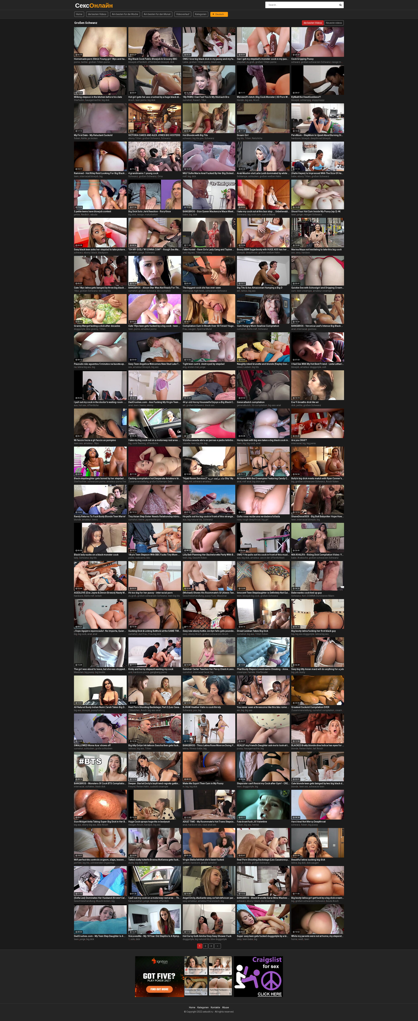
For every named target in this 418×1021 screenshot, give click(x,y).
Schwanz (166, 138)
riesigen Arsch (135, 824)
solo (133, 939)
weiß (300, 939)
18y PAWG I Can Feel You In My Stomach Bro (206, 97)
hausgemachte (93, 100)
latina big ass (84, 367)
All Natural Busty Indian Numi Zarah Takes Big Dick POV (100, 707)
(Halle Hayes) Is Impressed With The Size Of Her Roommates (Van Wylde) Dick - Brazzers (317, 173)
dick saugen (313, 862)
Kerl (304, 596)
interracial (188, 290)
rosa (239, 519)
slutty (131, 862)
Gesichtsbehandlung (193, 596)
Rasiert (196, 100)
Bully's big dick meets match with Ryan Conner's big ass (317, 478)
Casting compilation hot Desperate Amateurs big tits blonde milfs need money (154, 478)
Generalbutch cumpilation (251, 402)
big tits (240, 138)
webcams (140, 557)
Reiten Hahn (305, 748)
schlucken (253, 176)
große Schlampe (158, 481)
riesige (140, 214)
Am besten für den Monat (157, 14)
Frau (185, 329)
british (98, 596)
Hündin (240, 100)
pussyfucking (98, 710)
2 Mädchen (134, 710)
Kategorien (200, 14)
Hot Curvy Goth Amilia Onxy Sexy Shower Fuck (207, 936)
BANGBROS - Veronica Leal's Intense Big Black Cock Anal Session (317, 326)
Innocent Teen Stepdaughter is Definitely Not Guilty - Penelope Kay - (263, 592)
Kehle (84, 138)
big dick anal (258, 481)
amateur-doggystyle (310, 367)
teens (95, 519)
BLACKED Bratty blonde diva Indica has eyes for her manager (317, 745)
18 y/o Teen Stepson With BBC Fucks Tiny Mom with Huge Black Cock (154, 554)
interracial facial (201, 672)
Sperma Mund (204, 329)
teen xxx (303, 786)
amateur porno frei (116, 481)
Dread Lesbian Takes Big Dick (252, 631)
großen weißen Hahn (270, 176)
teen (76, 176)
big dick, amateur (250, 557)
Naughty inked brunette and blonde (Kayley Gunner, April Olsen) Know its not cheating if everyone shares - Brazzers (263, 364)
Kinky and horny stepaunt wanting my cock (150, 669)
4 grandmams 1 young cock (143, 173)
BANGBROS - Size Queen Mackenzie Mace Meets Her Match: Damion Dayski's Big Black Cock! (209, 211)
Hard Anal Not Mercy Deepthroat (308, 821)
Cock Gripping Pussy (302, 59)
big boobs (100, 672)
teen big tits (105, 290)
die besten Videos (97, 14)
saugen (192, 329)
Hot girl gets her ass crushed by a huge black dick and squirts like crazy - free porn (154, 97)
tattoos (132, 748)
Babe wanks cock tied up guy (306, 592)
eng (185, 367)
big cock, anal (253, 443)
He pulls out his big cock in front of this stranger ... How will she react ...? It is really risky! (209, 516)
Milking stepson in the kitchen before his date (98, 97)
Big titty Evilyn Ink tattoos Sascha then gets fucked (154, 745)
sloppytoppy (318, 100)
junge (300, 214)
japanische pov (153, 519)
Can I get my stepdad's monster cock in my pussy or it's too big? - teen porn (263, 59)
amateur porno (149, 329)
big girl (265, 519)
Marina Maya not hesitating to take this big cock (316, 249)
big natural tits (194, 519)
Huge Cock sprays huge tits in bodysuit (149, 821)
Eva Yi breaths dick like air (305, 402)
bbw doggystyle (219, 939)
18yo (203, 100)
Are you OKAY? (299, 440)
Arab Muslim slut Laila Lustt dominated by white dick (263, 173)
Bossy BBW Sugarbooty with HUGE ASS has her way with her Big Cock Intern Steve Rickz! (263, 249)
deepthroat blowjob (321, 138)
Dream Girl (243, 135)
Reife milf (252, 329)
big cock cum (254, 214)
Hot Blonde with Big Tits (195, 135)
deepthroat (251, 252)
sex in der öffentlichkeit (272, 557)
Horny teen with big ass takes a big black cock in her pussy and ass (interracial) (263, 440)
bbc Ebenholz (268, 901)
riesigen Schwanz (313, 214)
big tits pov (198, 138)
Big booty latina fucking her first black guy (313, 631)
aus (76, 405)
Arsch (131, 100)
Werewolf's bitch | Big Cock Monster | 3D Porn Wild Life (263, 97)
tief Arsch (318, 748)
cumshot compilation (323, 710)
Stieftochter (80, 481)
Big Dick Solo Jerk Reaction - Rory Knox (149, 211)
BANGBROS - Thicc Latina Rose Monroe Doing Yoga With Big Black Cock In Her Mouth (209, 745)
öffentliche (93, 405)
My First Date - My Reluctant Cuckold (93, 135)
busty (302, 672)
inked (239, 367)
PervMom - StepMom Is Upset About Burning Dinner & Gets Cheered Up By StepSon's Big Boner (317, 135)
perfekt (78, 862)
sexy (298, 252)
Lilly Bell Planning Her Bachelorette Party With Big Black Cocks (209, 554)
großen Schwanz (151, 138)
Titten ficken (261, 634)
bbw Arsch (102, 824)
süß (324, 367)
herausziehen (135, 901)
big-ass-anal (274, 405)
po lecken (93, 138)
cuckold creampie (159, 786)
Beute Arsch (332, 901)
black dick (100, 786)
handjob (148, 824)
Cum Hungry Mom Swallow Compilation (258, 326)
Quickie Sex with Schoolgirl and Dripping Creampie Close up (317, 287)
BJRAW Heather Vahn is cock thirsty (202, 707)
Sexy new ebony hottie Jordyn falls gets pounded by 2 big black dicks (209, 631)
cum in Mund (268, 214)
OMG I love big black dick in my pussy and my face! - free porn (209, 59)
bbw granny (92, 329)
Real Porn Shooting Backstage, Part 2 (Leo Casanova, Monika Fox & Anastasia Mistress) (154, 707)
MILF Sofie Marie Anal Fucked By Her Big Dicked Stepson (209, 173)
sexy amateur (190, 901)
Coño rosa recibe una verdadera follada (258, 516)
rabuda (93, 214)
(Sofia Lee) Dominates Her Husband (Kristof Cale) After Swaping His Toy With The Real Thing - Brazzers (100, 898)
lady (76, 557)
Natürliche (257, 138)
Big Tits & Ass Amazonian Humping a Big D (259, 287)
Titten (248, 138)
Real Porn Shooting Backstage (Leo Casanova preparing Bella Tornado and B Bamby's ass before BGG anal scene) (263, 859)
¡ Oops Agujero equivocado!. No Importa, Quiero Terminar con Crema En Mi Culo (100, 631)
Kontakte (215, 1007)
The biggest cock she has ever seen (202, 287)
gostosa (312, 329)
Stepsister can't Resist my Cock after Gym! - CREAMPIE (263, 783)
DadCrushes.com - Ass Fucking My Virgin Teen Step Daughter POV (154, 402)
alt (184, 405)
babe (294, 176)
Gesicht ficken (200, 557)
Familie (251, 672)
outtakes (89, 786)
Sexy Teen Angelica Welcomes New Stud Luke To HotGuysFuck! (154, 364)
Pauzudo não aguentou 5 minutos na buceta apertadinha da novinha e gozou (100, 364)
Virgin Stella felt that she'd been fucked (203, 859)
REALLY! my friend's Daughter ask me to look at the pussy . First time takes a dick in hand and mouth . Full (263, 745)
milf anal (246, 481)
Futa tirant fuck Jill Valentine (252, 821)
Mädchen (79, 672)
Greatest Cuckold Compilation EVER (310, 707)
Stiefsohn (79, 100)
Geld (170, 481)
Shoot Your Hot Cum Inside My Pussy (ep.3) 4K (316, 211)
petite (77, 214)
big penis (311, 443)
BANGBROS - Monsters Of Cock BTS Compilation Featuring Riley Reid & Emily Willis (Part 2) (100, 783)
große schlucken (103, 748)
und (185, 252)
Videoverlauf (182, 14)
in (184, 786)
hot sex (82, 405)
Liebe (185, 62)
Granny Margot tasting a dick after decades (97, 326)
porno (77, 62)
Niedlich (85, 214)
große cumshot (209, 862)
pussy (240, 748)
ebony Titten (134, 138)
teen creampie (304, 290)
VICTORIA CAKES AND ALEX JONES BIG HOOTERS (154, 135)
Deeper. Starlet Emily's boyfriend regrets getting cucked (154, 783)
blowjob (295, 100)
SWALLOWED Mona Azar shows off (92, 745)
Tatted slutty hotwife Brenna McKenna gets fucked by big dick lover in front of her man (154, 859)
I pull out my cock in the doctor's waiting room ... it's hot (100, 402)
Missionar (222, 596)
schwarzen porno (96, 481)
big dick (105, 100)
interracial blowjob (89, 176)
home (294, 939)
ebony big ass (89, 824)
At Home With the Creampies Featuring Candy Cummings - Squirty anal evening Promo (263, 478)
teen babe (248, 939)
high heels (199, 290)
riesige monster (340, 62)
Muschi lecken (103, 901)
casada (186, 443)
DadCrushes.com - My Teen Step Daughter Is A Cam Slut (100, 936)
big (101, 176)
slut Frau (142, 634)
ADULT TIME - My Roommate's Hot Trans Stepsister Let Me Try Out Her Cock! (209, 821)
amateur (88, 443)
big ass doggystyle (304, 634)
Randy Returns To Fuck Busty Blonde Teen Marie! (100, 516)
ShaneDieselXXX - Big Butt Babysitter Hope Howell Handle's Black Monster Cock (317, 516)
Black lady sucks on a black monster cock (96, 554)
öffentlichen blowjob (158, 62)
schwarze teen (316, 786)
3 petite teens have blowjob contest (92, 211)
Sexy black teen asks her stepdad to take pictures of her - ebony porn (100, 249)
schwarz (295, 62)
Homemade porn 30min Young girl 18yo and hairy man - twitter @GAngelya (100, 59)
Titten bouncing (204, 252)
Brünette (246, 862)
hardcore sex (194, 824)
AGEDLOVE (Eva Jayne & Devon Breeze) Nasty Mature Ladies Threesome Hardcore (100, 592)
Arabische (302, 557)
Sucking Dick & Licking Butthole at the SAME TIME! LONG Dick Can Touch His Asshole (154, 631)
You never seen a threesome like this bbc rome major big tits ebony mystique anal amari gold (263, 707)
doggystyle (79, 329)
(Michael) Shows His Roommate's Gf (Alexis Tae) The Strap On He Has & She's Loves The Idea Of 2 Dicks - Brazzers (209, 592)
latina (185, 748)
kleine (141, 519)
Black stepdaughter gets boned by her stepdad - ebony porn (100, 478)
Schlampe (242, 176)
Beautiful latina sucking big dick (308, 859)
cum (293, 290)
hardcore (296, 138)
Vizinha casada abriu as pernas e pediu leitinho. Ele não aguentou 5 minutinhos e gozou (209, 440)
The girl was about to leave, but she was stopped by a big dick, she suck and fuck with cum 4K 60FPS (100, 669)
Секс (83, 5)
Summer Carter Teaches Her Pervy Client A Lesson (209, 669)
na (75, 367)
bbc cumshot (163, 290)
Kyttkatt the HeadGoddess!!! (306, 97)
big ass (248, 100)
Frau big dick (154, 634)
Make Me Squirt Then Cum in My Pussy (203, 783)
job (296, 672)
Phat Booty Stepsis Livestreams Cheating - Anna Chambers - (263, 669)
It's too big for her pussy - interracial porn (150, 592)
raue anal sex (209, 824)
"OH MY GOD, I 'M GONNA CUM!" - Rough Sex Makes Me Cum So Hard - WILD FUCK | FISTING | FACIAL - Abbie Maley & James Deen (154, 249)
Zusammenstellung (138, 481)
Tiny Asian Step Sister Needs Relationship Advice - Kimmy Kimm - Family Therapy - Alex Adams (154, 516)
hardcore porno (141, 672)
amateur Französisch (209, 901)
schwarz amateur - (203, 481)
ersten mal (193, 367)
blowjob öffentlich (137, 62)
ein (238, 290)
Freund (132, 786)
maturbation (151, 214)
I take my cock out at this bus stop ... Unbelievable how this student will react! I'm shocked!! (263, 211)
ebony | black (90, 252)
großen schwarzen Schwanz (316, 62)
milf (185, 176)
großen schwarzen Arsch (215, 634)
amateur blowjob (141, 367)
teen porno (141, 100)
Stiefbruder (262, 672)
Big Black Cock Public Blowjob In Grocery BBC (152, 59)
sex (293, 252)
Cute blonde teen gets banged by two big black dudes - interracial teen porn (317, 783)
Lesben (247, 367)
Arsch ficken (332, 481)
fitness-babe (195, 748)
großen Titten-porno (99, 62)
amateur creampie (322, 290)
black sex (216, 62)
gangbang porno (158, 672)
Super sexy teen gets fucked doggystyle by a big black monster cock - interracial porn (263, 936)
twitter (84, 62)
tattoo (244, 290)
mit (190, 481)
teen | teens (140, 405)
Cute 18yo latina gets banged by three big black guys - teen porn (100, 287)
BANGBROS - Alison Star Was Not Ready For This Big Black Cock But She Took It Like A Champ (154, 287)
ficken (77, 138)
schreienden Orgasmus (102, 862)
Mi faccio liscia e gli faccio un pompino (95, 440)
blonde (77, 519)
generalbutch (244, 405)
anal (293, 329)
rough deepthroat (251, 519)
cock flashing (139, 443)
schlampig (305, 100)
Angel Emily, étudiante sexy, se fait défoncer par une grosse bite (209, 898)
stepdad (241, 62)
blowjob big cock (251, 596)
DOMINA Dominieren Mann (320, 596)
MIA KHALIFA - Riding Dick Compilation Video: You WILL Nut (317, 554)
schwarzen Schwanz (216, 290)
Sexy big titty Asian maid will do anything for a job (317, 669)
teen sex (78, 443)
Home (79, 14)
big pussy (89, 672)
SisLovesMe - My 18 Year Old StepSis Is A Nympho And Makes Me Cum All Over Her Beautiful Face (154, 936)
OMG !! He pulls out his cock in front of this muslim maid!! (263, 554)
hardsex (306, 252)
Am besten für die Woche (125, 14)
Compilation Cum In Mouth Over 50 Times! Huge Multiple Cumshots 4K (209, 326)
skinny (150, 405)
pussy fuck (210, 596)
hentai (255, 824)
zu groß (250, 62)
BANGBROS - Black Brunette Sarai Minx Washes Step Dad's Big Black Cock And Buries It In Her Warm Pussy (263, 898)
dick (172, 62)
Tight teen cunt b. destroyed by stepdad (204, 364)
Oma (160, 176)
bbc (148, 557)
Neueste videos (334, 23)
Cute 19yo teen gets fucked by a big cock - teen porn (154, 326)
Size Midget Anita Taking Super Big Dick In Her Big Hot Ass (100, 821)
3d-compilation (259, 405)
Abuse (225, 1007)
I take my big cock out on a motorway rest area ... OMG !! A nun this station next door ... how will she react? (154, 440)
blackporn (103, 252)
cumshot (187, 100)
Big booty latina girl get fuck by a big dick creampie (317, 898)
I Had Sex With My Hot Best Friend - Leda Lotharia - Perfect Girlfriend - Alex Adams (317, 364)
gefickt (186, 862)
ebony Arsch (194, 634)
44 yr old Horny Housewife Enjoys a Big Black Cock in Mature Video (209, 402)
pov (195, 710)
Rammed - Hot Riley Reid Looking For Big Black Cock (100, 173)
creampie (242, 672)
